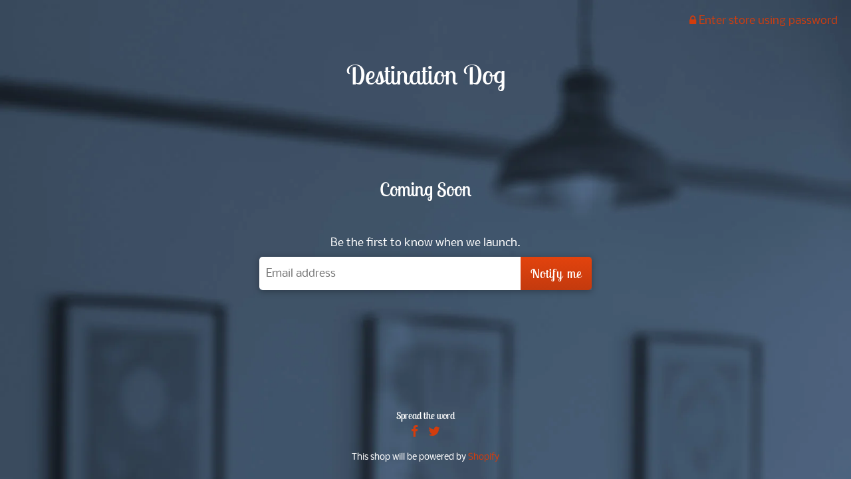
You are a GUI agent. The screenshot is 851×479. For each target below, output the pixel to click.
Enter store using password (767, 21)
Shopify (483, 457)
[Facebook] (415, 432)
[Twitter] (434, 432)
